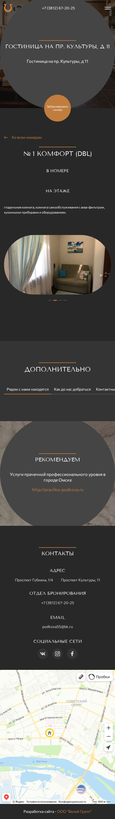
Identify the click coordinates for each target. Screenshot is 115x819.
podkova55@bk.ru (57, 626)
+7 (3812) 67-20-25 (58, 8)
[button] (50, 300)
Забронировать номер (57, 108)
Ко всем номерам (27, 137)
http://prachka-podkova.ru (57, 489)
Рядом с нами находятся (28, 389)
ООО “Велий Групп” (74, 811)
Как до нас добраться (72, 389)
